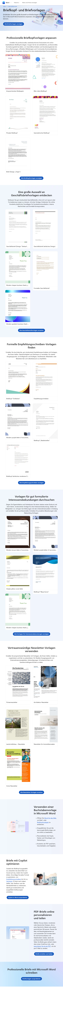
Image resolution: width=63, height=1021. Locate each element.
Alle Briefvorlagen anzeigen (14, 24)
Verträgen (9, 881)
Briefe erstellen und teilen (44, 954)
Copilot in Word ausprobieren (17, 897)
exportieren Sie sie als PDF (42, 946)
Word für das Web (50, 818)
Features (16, 2)
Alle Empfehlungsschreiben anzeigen (31, 483)
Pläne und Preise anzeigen (29, 2)
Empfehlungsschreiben (13, 879)
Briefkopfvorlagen (43, 822)
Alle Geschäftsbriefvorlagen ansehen (31, 330)
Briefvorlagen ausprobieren (31, 979)
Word (7, 3)
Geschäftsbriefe (12, 6)
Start (4, 6)
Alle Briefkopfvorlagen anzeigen (31, 178)
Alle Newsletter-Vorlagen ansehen (31, 792)
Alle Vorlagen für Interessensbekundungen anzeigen (31, 634)
